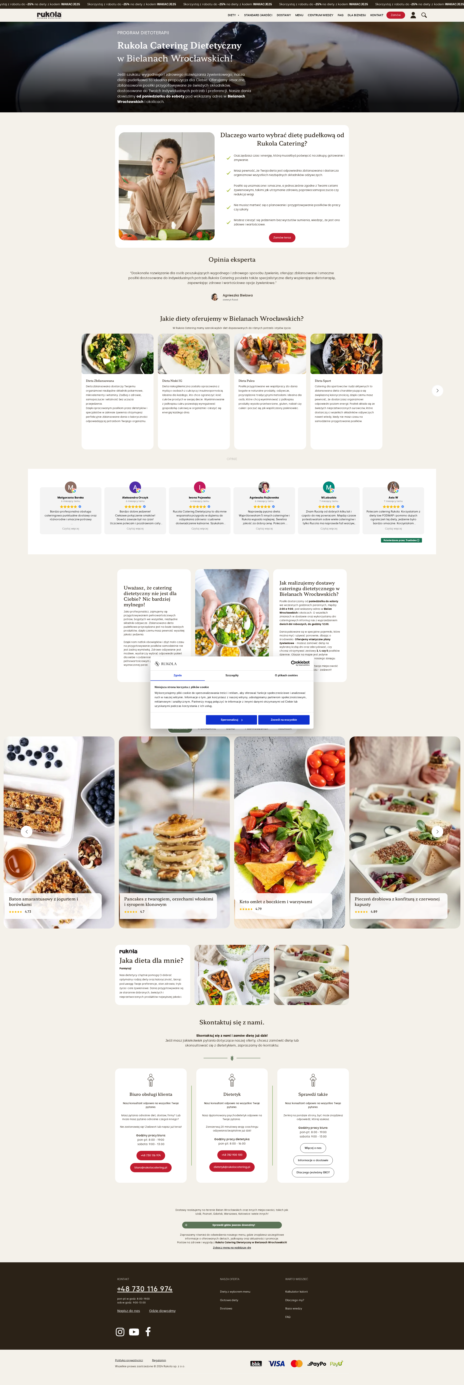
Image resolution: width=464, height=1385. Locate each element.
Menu (299, 15)
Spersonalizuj (229, 719)
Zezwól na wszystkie (284, 719)
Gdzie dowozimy (162, 1311)
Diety (232, 15)
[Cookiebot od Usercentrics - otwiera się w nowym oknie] (294, 663)
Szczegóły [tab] (232, 675)
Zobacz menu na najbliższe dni (232, 1247)
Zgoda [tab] (178, 675)
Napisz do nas (128, 1311)
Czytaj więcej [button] (70, 528)
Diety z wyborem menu (235, 1291)
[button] (437, 390)
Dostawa (226, 1308)
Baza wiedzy (293, 1308)
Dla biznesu (357, 15)
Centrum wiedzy (320, 15)
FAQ (340, 15)
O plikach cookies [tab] (286, 675)
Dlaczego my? (294, 1300)
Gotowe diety (229, 1300)
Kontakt (376, 15)
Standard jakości (258, 15)
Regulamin (159, 1360)
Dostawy (284, 15)
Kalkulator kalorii (296, 1291)
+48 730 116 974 (145, 1288)
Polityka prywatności (129, 1360)
